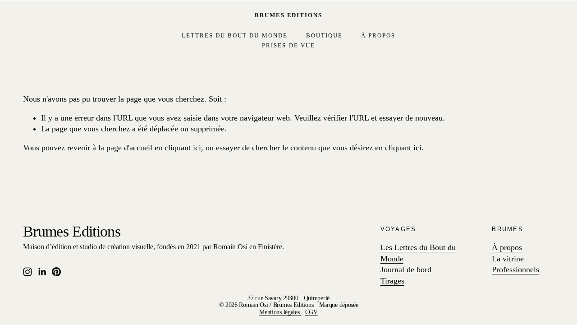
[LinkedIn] (41, 271)
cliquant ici (183, 147)
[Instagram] (27, 271)
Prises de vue (288, 45)
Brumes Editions (288, 15)
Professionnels (515, 269)
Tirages (392, 280)
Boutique (324, 35)
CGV (311, 312)
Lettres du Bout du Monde (235, 35)
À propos (378, 35)
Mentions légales (280, 312)
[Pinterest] (56, 271)
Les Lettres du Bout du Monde (418, 253)
